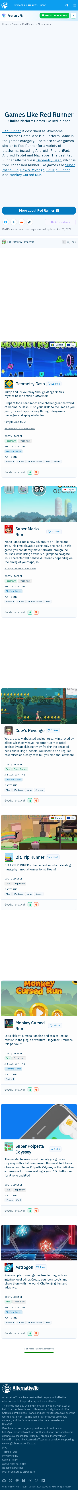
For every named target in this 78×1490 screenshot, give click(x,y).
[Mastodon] (17, 1480)
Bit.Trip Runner (58, 170)
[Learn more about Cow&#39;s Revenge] (9, 730)
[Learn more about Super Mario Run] (9, 529)
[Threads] (30, 1480)
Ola (27, 1405)
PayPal (31, 1443)
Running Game (13, 1068)
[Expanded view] (64, 242)
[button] (53, 383)
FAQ (4, 1447)
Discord (43, 1432)
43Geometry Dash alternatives (20, 428)
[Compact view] (68, 242)
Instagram (56, 1436)
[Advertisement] (39, 66)
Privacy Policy (10, 1455)
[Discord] (4, 1480)
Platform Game (13, 451)
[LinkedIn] (43, 1480)
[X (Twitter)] (10, 1480)
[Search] (67, 5)
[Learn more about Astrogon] (9, 1267)
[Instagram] (36, 1480)
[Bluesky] (23, 1480)
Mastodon (22, 1436)
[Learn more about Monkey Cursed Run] (9, 1023)
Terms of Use (9, 1451)
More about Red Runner (36, 210)
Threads (44, 1436)
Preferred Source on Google (18, 1471)
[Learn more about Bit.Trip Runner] (9, 857)
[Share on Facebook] (5, 222)
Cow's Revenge (32, 170)
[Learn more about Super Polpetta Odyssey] (9, 1146)
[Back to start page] (5, 5)
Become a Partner (12, 1467)
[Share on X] (13, 222)
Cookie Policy (10, 1459)
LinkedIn (7, 1439)
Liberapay (18, 1443)
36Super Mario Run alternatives (20, 568)
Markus (38, 1405)
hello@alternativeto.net (16, 1432)
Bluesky (33, 1436)
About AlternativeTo (14, 1463)
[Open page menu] (75, 5)
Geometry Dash (48, 160)
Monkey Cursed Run (25, 174)
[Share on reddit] (21, 222)
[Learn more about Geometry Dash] (9, 384)
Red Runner (11, 131)
